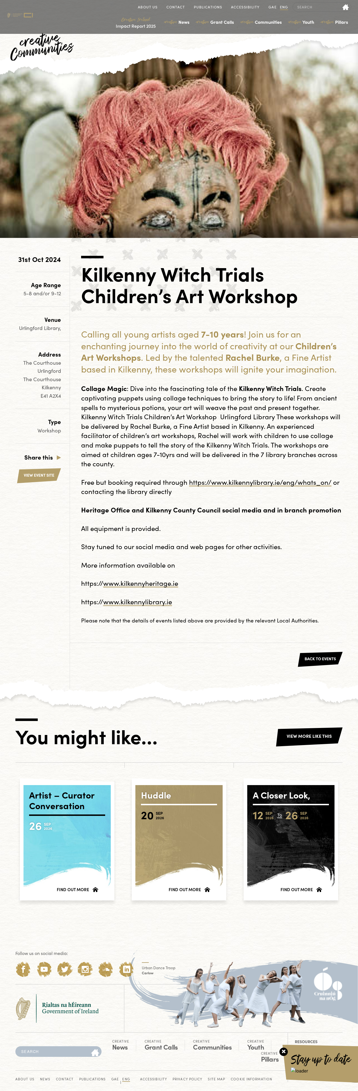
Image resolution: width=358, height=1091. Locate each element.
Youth (301, 22)
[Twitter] (65, 969)
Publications (208, 7)
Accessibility (245, 7)
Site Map (216, 1079)
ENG (284, 7)
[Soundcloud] (106, 969)
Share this (38, 457)
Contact (175, 7)
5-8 (28, 293)
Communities (261, 22)
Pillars (334, 22)
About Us (147, 7)
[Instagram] (85, 969)
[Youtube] (44, 969)
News (176, 22)
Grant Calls (215, 22)
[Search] (95, 1053)
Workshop (49, 430)
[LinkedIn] (127, 969)
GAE (272, 7)
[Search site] (346, 7)
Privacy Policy (187, 1079)
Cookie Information (251, 1079)
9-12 (56, 293)
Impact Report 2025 (136, 23)
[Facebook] (23, 969)
